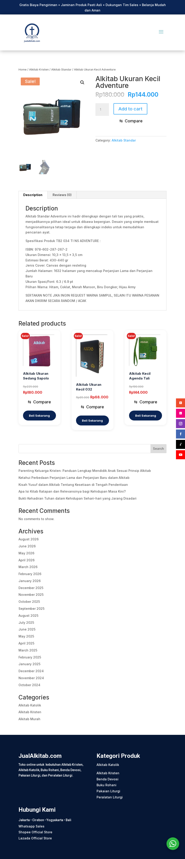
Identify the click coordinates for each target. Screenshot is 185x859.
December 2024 (31, 671)
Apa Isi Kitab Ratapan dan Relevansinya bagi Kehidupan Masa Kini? (72, 491)
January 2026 (29, 581)
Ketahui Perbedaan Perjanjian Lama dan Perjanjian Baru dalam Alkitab (74, 478)
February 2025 (29, 657)
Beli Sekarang (39, 415)
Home (22, 69)
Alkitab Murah (29, 719)
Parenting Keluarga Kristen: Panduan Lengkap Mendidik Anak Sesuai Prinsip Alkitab (84, 471)
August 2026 (28, 539)
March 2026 (27, 567)
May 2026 (26, 553)
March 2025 (27, 650)
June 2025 (26, 629)
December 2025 (30, 588)
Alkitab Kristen (39, 69)
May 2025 (26, 636)
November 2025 (31, 594)
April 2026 (26, 560)
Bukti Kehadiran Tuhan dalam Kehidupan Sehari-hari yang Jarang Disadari (77, 498)
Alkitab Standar (61, 69)
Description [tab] (32, 195)
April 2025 (26, 643)
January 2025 (29, 664)
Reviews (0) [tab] (62, 195)
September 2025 (31, 608)
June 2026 (27, 546)
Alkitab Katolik (29, 705)
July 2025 (26, 622)
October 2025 (29, 601)
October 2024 (29, 685)
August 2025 (28, 615)
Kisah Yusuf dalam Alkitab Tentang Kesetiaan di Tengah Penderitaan (73, 485)
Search (158, 448)
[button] (82, 82)
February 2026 (29, 574)
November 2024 (31, 678)
